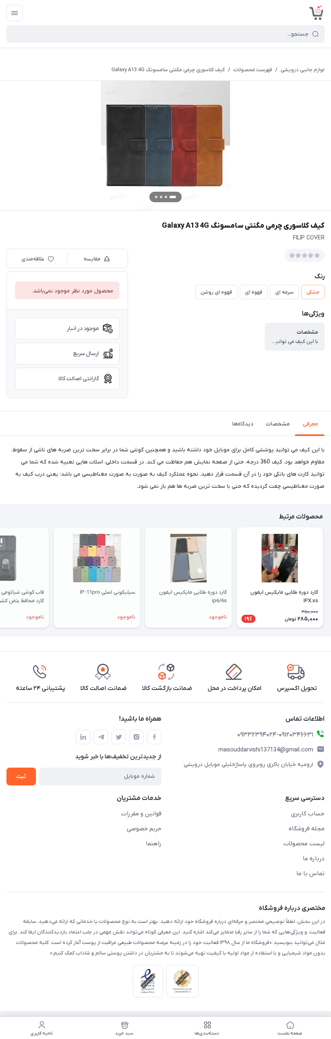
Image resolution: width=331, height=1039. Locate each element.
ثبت (21, 777)
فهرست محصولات (252, 69)
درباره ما (314, 859)
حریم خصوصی (144, 829)
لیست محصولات (304, 844)
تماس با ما (310, 874)
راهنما (153, 844)
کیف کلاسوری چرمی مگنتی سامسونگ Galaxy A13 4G (168, 69)
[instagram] (136, 737)
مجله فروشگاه (307, 829)
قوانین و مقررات (141, 814)
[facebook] (154, 737)
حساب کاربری (308, 814)
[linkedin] (83, 737)
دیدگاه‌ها (242, 424)
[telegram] (101, 737)
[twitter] (118, 737)
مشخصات (278, 424)
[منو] (14, 13)
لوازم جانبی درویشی (303, 69)
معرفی (310, 424)
